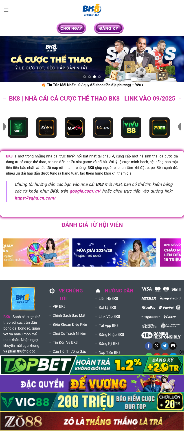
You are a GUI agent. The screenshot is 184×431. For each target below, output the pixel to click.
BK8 (9, 156)
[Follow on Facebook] (148, 346)
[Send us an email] (173, 346)
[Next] (175, 59)
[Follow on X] (156, 346)
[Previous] (9, 59)
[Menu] (6, 10)
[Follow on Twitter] (165, 346)
